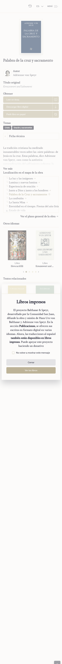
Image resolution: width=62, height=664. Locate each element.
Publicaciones (27, 326)
